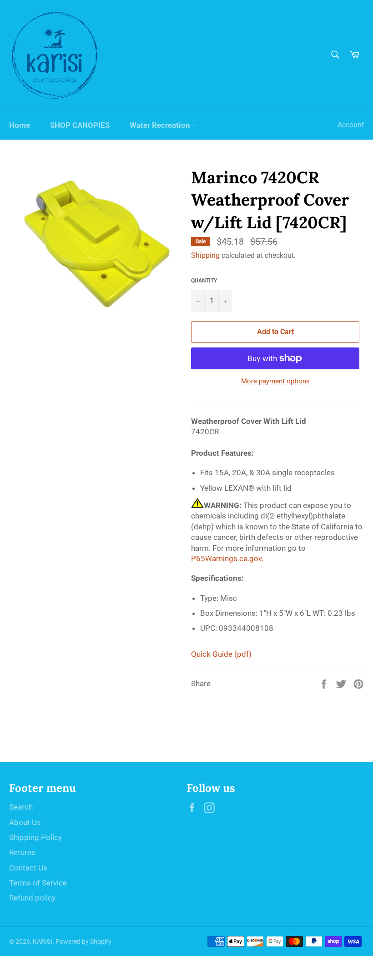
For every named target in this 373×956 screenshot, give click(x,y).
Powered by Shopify (83, 941)
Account (351, 125)
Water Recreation (161, 125)
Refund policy (32, 897)
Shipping (205, 255)
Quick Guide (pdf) (221, 654)
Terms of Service (38, 882)
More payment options (275, 381)
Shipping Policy (35, 837)
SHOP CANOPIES (80, 125)
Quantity (204, 280)
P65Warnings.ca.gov (226, 558)
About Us (25, 822)
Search (21, 806)
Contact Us (28, 867)
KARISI (42, 941)
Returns (22, 852)
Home (19, 125)
